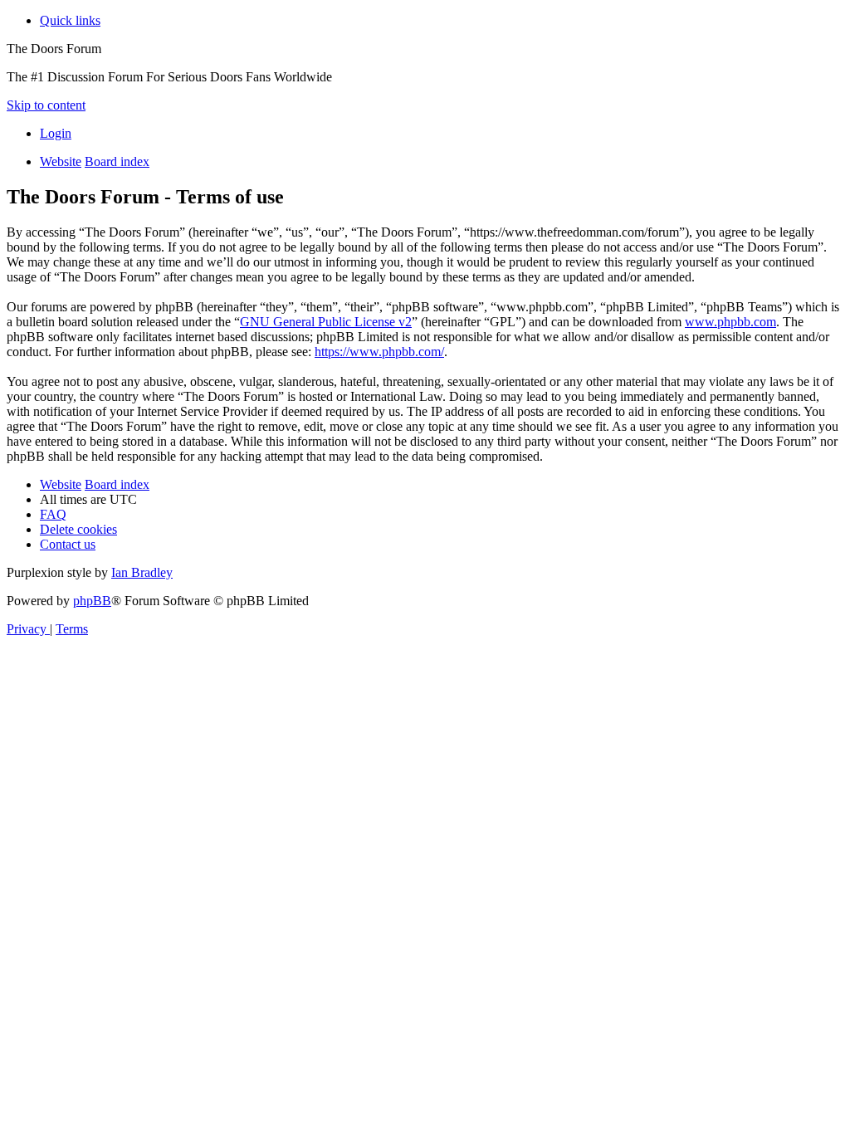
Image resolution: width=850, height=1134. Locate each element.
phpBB (92, 601)
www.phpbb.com (730, 322)
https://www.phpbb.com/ (379, 352)
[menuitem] (55, 133)
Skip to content (46, 105)
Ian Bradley (142, 572)
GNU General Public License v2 (326, 322)
